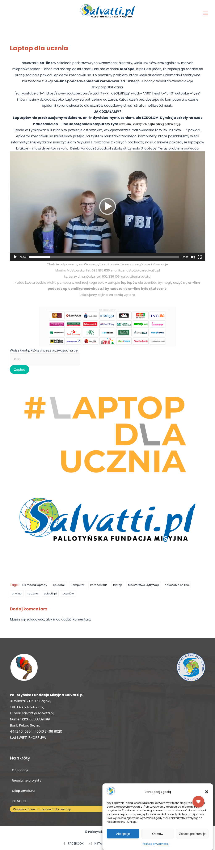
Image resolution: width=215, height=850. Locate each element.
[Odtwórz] (15, 257)
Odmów (157, 834)
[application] (107, 206)
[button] (207, 792)
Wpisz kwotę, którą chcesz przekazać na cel (44, 350)
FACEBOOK (76, 843)
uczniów (68, 594)
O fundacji (20, 770)
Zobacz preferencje (192, 834)
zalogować (35, 619)
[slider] (104, 257)
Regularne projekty (26, 780)
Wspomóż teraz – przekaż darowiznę (42, 809)
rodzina (33, 594)
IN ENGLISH (20, 801)
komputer (77, 585)
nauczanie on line (177, 585)
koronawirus (98, 585)
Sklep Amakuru (23, 790)
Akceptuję (123, 834)
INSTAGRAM (102, 843)
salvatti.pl (50, 594)
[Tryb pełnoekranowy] (200, 257)
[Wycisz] (193, 257)
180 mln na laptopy (34, 585)
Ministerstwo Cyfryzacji (143, 585)
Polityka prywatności (156, 844)
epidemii (59, 585)
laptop (117, 585)
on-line (17, 594)
